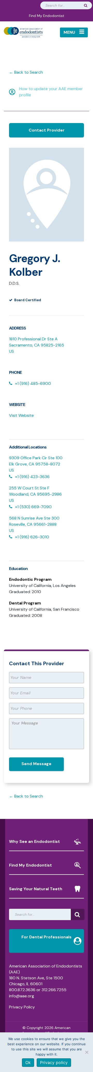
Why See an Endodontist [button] (34, 841)
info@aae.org (21, 996)
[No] (86, 1052)
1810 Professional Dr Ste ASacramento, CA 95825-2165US (36, 345)
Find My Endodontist (46, 15)
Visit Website (21, 415)
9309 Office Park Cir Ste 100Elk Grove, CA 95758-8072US (36, 464)
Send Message (36, 763)
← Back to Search (26, 72)
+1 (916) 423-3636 (32, 476)
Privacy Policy (22, 1007)
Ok (28, 1062)
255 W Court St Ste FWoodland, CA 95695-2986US (35, 494)
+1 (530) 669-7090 (33, 506)
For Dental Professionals (46, 937)
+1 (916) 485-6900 (33, 383)
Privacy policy (54, 1062)
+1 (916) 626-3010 (32, 537)
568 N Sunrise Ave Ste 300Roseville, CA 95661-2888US (34, 524)
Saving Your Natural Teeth (35, 889)
